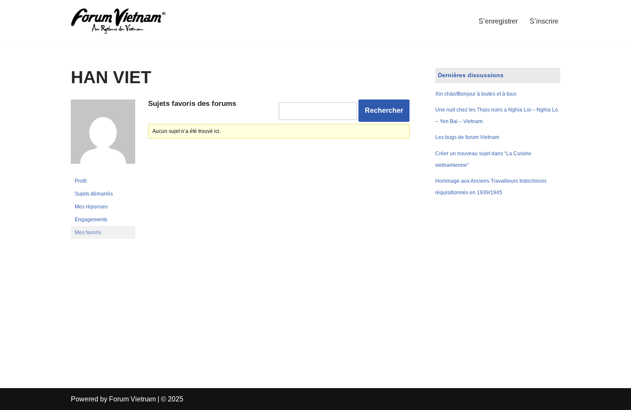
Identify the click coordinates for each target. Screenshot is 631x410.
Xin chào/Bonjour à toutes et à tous (475, 94)
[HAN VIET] (103, 171)
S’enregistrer (498, 21)
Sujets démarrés (94, 194)
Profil (81, 181)
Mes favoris (88, 232)
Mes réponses (91, 207)
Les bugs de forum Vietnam (467, 137)
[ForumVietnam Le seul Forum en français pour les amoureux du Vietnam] (124, 21)
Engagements (91, 220)
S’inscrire (544, 21)
